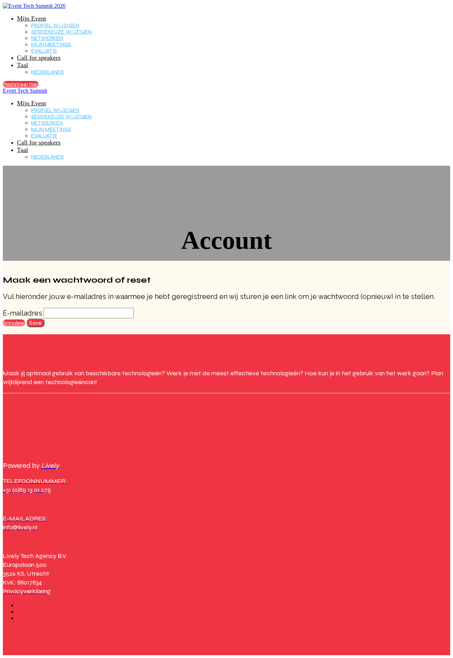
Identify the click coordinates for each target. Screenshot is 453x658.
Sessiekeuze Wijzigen (61, 32)
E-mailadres (22, 313)
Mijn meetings (51, 44)
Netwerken (47, 38)
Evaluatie (44, 51)
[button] (21, 84)
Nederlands (47, 72)
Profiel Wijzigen (55, 25)
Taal (22, 65)
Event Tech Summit (25, 91)
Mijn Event (31, 18)
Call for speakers (39, 57)
